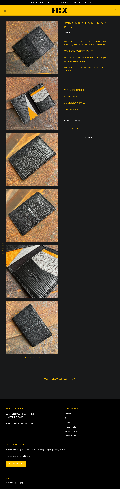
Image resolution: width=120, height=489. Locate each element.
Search (68, 414)
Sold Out (86, 137)
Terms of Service (72, 436)
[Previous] (20, 357)
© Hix (9, 479)
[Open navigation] (5, 10)
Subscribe (16, 464)
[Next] (43, 357)
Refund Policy (71, 431)
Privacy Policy (71, 427)
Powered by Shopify (14, 482)
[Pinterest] (79, 121)
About (67, 418)
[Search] (110, 10)
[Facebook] (73, 121)
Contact (68, 422)
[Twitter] (76, 121)
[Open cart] (115, 10)
